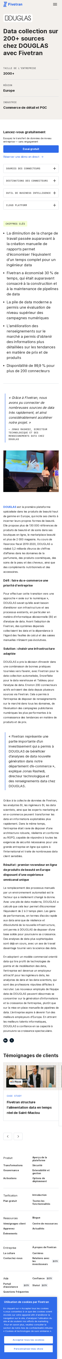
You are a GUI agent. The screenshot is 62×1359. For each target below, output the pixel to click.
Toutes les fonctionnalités (41, 1202)
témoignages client (14, 1223)
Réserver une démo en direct (21, 156)
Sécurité (37, 1165)
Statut (36, 1285)
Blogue (36, 1217)
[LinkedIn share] (5, 1040)
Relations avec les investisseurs (40, 1261)
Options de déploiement (39, 1180)
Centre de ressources (45, 1223)
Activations (10, 1178)
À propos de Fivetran (44, 1247)
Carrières (37, 1253)
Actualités (38, 1228)
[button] (55, 4)
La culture (9, 1253)
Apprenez (8, 1228)
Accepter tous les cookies (28, 1339)
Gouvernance (11, 1170)
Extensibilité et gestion (41, 1172)
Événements (10, 1233)
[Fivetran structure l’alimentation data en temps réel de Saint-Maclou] (31, 1092)
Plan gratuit (10, 1200)
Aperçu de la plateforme (39, 1159)
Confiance (38, 1278)
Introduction (39, 1195)
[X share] (12, 1040)
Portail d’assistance (10, 1285)
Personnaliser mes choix (28, 1348)
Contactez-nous (12, 1258)
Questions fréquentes (16, 1291)
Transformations (13, 1165)
